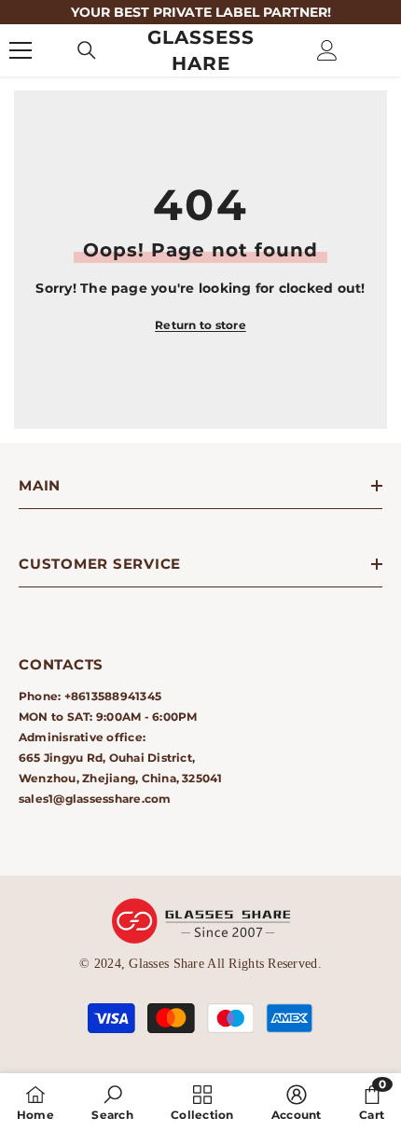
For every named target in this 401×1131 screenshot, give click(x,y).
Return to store (200, 325)
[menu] (20, 50)
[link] (112, 1102)
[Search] (87, 50)
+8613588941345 (112, 696)
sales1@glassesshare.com (95, 799)
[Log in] (327, 50)
